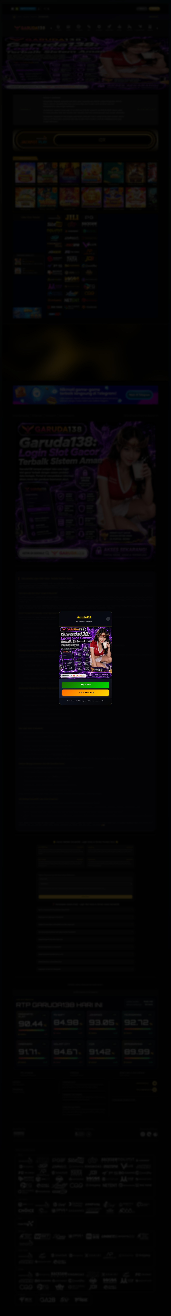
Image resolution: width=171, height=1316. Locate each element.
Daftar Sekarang (86, 692)
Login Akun (86, 684)
